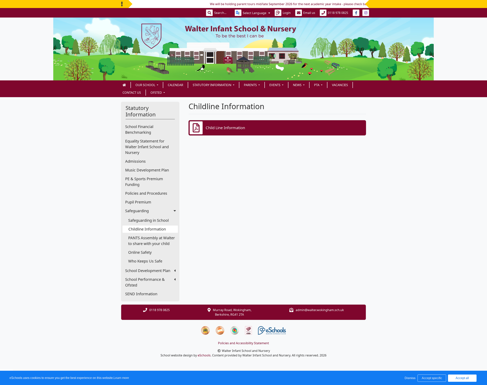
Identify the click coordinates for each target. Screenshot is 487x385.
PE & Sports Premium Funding (144, 181)
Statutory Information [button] (212, 85)
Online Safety (140, 252)
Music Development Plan (147, 170)
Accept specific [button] (432, 378)
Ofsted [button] (156, 92)
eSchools (204, 355)
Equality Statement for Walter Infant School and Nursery (147, 146)
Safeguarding (137, 210)
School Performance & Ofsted (145, 282)
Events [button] (275, 85)
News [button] (297, 85)
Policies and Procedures (146, 193)
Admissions (135, 161)
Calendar (175, 85)
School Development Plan (147, 270)
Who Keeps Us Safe (145, 261)
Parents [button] (251, 85)
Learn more (121, 377)
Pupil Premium (138, 202)
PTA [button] (317, 85)
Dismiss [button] (410, 378)
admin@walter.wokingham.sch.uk (320, 310)
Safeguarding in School (148, 220)
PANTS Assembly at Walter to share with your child (151, 240)
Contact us (132, 92)
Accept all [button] (462, 378)
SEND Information (141, 293)
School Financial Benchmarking (139, 129)
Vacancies (340, 85)
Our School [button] (145, 85)
